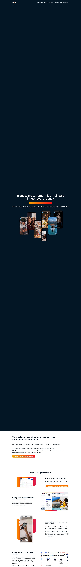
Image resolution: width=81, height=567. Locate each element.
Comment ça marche (41, 2)
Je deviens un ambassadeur (61, 2)
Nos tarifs (51, 2)
